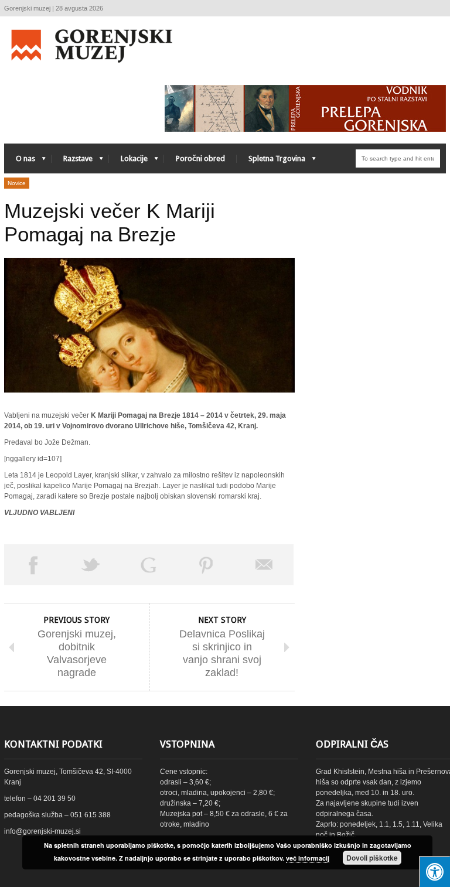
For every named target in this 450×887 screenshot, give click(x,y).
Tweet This (91, 564)
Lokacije (128, 161)
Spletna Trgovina (271, 161)
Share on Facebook (33, 564)
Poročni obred (200, 158)
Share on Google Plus (149, 564)
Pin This (207, 564)
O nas (19, 161)
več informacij (307, 858)
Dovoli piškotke (372, 857)
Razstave (72, 161)
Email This (265, 564)
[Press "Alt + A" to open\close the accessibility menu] (434, 871)
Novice (17, 183)
